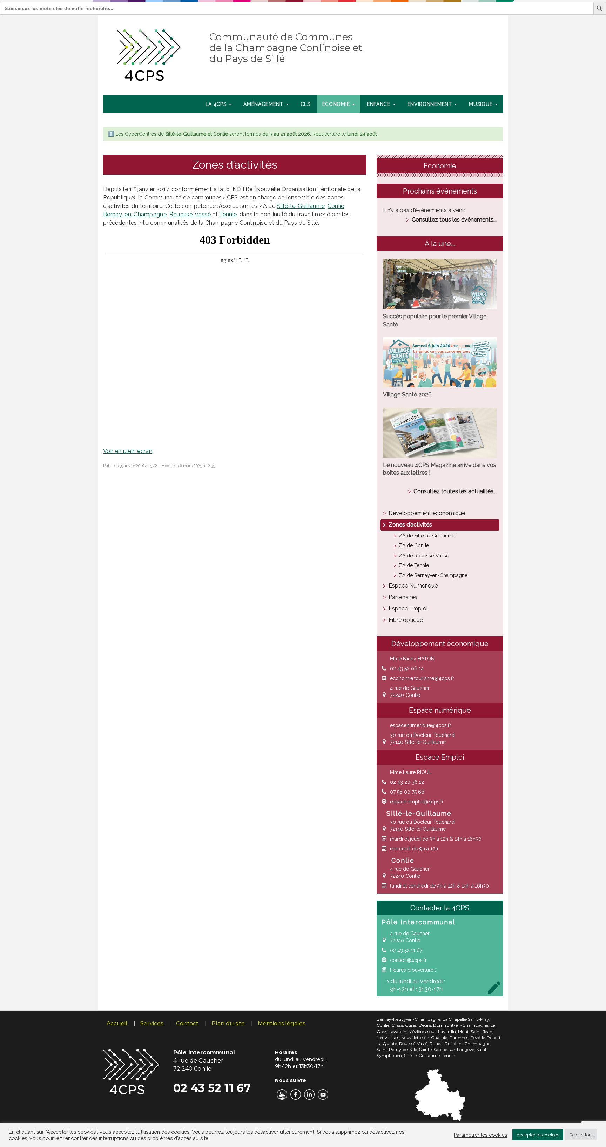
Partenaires (403, 597)
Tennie (228, 214)
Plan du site (228, 1023)
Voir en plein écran (127, 451)
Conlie (336, 206)
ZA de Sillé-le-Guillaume (427, 535)
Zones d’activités (410, 524)
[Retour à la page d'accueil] (149, 53)
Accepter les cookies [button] (538, 1135)
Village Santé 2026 (407, 394)
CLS (305, 104)
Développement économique (427, 513)
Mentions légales (281, 1023)
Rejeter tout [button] (581, 1135)
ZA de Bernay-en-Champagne (433, 575)
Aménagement (264, 104)
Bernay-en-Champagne (135, 214)
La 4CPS (217, 104)
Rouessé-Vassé (190, 214)
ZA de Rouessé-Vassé (424, 555)
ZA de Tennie (414, 565)
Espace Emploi (408, 608)
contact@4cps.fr (408, 960)
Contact (187, 1023)
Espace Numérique (413, 585)
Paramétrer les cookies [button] (480, 1135)
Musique (481, 104)
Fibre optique (406, 620)
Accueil (117, 1023)
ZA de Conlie (414, 545)
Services (151, 1023)
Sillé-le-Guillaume (301, 206)
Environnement (431, 104)
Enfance (379, 104)
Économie (336, 104)
